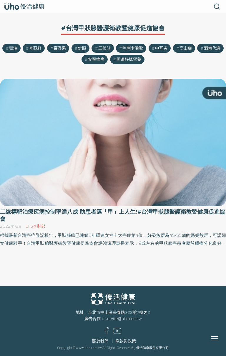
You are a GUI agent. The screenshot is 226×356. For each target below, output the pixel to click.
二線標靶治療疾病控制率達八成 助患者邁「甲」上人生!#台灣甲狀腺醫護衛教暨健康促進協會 (112, 215)
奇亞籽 (35, 48)
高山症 (186, 48)
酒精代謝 (212, 48)
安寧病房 (96, 59)
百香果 (60, 48)
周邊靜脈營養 (129, 59)
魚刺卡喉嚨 (132, 48)
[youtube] (117, 332)
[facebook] (107, 333)
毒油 (13, 48)
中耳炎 (161, 48)
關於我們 (100, 341)
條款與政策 (125, 341)
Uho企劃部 (35, 226)
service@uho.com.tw (123, 319)
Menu (221, 338)
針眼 (82, 48)
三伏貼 (104, 48)
